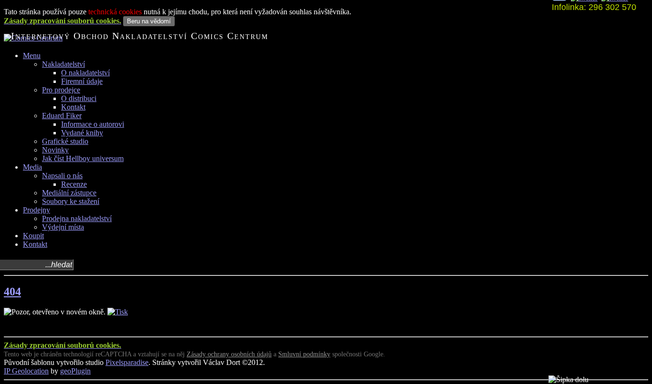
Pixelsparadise (126, 362)
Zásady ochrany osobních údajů (229, 354)
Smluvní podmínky (304, 354)
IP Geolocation (26, 371)
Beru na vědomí (149, 21)
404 (12, 291)
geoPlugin (75, 371)
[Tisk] (117, 312)
